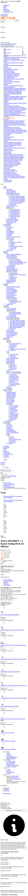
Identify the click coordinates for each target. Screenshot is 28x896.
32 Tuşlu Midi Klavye (15, 211)
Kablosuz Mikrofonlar (21, 89)
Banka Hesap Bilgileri (12, 757)
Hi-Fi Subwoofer (14, 378)
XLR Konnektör (13, 407)
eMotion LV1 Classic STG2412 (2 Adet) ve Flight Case (14, 685)
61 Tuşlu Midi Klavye (15, 215)
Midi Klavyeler (15, 58)
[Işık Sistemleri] (7, 181)
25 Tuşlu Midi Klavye (15, 209)
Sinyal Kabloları (16, 164)
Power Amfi (12, 355)
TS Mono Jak (13, 408)
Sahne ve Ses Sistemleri (9, 484)
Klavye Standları (17, 162)
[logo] (8, 18)
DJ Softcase (12, 243)
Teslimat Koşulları (11, 761)
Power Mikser (13, 346)
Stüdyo (5, 186)
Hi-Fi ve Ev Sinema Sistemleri (14, 372)
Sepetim (8, 754)
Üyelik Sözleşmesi (11, 762)
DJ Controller (14, 69)
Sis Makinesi (14, 173)
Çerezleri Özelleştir (5, 851)
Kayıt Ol (8, 52)
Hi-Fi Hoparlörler (17, 129)
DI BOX (11, 146)
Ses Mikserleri (7, 485)
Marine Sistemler (17, 145)
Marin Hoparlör (13, 365)
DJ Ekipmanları (7, 68)
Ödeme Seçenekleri (8, 581)
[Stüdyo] (6, 66)
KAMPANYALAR (8, 12)
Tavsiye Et (6, 583)
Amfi (8, 138)
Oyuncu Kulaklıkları (19, 107)
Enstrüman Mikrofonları (12, 269)
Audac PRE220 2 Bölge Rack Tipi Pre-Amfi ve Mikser (14, 698)
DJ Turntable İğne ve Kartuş (16, 246)
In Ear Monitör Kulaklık (12, 358)
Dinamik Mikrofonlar (20, 88)
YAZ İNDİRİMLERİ (9, 118)
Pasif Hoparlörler (17, 143)
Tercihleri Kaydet (13, 894)
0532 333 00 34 (14, 777)
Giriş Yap (3, 462)
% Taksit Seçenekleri (5, 569)
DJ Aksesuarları (16, 81)
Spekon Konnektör (14, 413)
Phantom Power (13, 277)
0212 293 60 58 (4, 14)
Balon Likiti (12, 440)
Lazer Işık (12, 172)
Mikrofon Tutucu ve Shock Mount (18, 274)
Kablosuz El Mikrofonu (15, 259)
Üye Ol (8, 769)
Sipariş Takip (7, 10)
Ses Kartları (9, 189)
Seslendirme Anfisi (14, 354)
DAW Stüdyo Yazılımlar (12, 220)
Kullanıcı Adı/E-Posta (6, 470)
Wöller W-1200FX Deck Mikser (8, 749)
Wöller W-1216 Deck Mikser (7, 732)
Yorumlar (6, 582)
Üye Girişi (9, 49)
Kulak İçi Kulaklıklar (20, 110)
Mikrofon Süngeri (14, 273)
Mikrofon (6, 84)
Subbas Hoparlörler (18, 122)
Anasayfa (8, 482)
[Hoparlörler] (7, 134)
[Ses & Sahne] (7, 152)
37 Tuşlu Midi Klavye (15, 212)
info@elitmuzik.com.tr (15, 778)
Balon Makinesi (16, 174)
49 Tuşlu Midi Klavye (15, 213)
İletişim (5, 6)
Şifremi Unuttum (12, 476)
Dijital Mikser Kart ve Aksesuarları (18, 349)
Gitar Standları (15, 161)
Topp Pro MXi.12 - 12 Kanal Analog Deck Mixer (12, 630)
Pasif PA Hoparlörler (20, 123)
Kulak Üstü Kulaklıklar (21, 108)
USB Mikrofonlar (17, 91)
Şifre (2, 473)
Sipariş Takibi (10, 755)
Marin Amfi (12, 366)
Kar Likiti (12, 438)
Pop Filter (12, 276)
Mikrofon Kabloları (18, 97)
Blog (5, 7)
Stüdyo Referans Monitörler (13, 193)
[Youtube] (6, 789)
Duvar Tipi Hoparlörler (21, 131)
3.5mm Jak (12, 412)
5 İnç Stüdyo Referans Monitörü (17, 199)
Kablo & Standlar (8, 153)
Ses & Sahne (7, 135)
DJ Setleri (12, 77)
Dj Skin (11, 240)
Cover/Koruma (13, 247)
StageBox (12, 347)
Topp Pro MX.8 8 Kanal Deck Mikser (10, 706)
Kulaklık (6, 102)
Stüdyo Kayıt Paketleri (21, 57)
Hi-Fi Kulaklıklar (17, 111)
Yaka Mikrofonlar (17, 92)
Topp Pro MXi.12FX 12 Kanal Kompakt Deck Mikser (13, 659)
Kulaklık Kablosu (14, 300)
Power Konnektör (14, 415)
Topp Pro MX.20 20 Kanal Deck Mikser (10, 671)
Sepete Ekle (10, 566)
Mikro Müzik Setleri (14, 377)
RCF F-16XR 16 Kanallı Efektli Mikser (10, 614)
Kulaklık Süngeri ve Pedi (15, 301)
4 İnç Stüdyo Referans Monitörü (17, 197)
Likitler (10, 180)
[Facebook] (6, 788)
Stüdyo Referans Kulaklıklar (13, 286)
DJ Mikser (12, 72)
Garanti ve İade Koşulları (12, 765)
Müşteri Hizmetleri (11, 758)
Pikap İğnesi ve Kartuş (15, 384)
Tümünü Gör (13, 204)
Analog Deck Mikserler (15, 343)
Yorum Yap (3, 537)
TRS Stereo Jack (13, 409)
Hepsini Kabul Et (14, 851)
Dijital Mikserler (13, 344)
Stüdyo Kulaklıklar (11, 192)
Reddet (16, 846)
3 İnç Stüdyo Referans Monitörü (17, 196)
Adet (2, 563)
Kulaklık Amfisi (16, 114)
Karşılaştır (3, 605)
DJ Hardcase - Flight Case (16, 242)
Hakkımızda (6, 5)
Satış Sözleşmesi (10, 764)
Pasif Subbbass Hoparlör (15, 313)
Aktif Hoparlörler (17, 142)
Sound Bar (12, 381)
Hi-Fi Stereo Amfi (14, 376)
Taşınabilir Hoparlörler (21, 130)
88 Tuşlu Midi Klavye (15, 216)
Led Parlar (12, 169)
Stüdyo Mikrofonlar (11, 190)
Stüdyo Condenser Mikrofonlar (13, 86)
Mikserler (12, 137)
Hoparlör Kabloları (18, 156)
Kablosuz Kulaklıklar (20, 112)
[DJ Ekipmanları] (8, 83)
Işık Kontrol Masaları (20, 176)
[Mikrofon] (6, 100)
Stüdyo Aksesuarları (19, 65)
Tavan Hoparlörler (18, 133)
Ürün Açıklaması (8, 579)
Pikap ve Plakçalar (14, 382)
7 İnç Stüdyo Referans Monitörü (17, 200)
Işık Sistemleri (7, 168)
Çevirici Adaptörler (14, 405)
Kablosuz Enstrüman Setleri (16, 263)
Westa (2, 536)
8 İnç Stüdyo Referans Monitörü (17, 201)
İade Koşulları (7, 585)
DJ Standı (12, 244)
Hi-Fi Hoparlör (13, 374)
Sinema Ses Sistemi (14, 380)
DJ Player (12, 70)
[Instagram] (6, 790)
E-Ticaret (10, 810)
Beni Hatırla (5, 476)
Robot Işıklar (14, 170)
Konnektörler (14, 165)
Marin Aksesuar (13, 367)
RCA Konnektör (13, 411)
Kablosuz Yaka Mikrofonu (16, 261)
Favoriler (9, 773)
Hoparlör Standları (18, 160)
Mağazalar (6, 9)
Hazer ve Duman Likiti (15, 439)
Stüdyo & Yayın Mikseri (12, 219)
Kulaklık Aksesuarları (20, 115)
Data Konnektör (13, 417)
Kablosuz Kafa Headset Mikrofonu (18, 262)
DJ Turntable (14, 76)
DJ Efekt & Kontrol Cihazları (13, 236)
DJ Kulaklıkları (16, 73)
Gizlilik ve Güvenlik (11, 766)
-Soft (7, 810)
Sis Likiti (12, 436)
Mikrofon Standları (18, 99)
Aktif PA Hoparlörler (20, 120)
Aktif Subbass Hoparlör (15, 312)
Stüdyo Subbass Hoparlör (16, 203)
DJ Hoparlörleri (16, 74)
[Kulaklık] (6, 116)
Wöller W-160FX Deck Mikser (8, 741)
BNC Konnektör (13, 416)
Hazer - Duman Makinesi (13, 432)
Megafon (11, 150)
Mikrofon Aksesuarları (21, 96)
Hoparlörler (6, 119)
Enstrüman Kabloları (20, 157)
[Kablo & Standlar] (8, 166)
